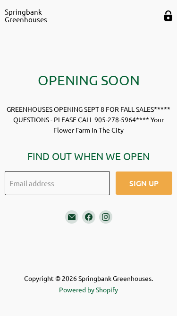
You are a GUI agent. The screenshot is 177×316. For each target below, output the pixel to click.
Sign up (144, 183)
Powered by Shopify (88, 289)
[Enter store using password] (168, 16)
